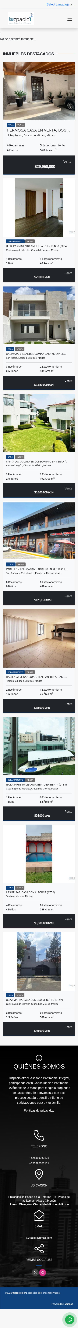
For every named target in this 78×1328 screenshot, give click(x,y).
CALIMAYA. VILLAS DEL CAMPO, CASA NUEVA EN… (36, 353)
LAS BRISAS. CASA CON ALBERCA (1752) (30, 892)
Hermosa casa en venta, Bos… (38, 130)
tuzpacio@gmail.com (39, 1237)
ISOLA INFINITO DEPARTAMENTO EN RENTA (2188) (36, 784)
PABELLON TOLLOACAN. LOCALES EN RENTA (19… (36, 569)
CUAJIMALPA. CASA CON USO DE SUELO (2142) (34, 999)
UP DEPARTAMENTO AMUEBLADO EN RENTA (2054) (37, 246)
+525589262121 (39, 1157)
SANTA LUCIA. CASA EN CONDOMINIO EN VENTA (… (36, 461)
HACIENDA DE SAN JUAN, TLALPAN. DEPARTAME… (36, 676)
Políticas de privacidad (39, 1110)
